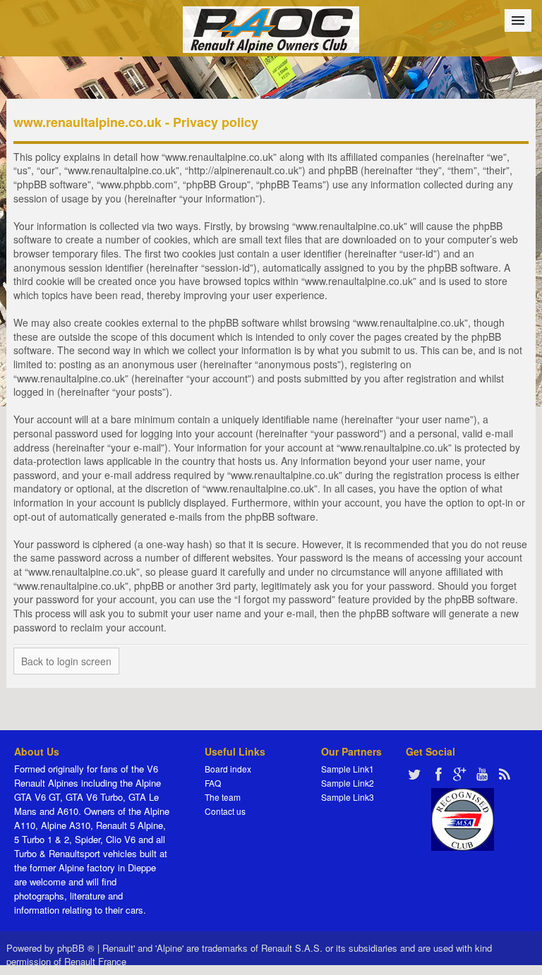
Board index (228, 769)
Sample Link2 (347, 783)
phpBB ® (76, 948)
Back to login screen (66, 661)
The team (223, 797)
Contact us (225, 811)
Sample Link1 (347, 769)
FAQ (213, 783)
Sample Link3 (347, 797)
